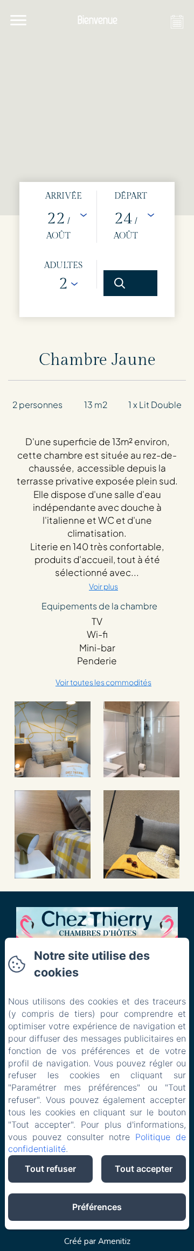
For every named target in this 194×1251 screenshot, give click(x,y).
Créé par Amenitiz (97, 1241)
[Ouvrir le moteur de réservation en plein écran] (97, 249)
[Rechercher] (130, 283)
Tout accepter (143, 1168)
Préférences (97, 1206)
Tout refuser (50, 1168)
